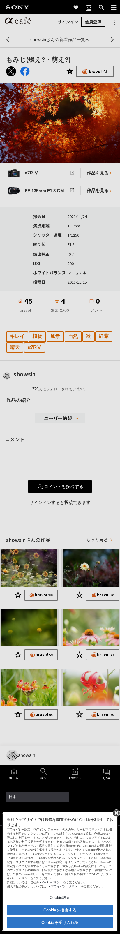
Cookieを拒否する (60, 910)
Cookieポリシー (52, 882)
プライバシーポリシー (65, 886)
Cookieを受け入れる (60, 922)
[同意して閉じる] (116, 812)
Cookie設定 (60, 897)
